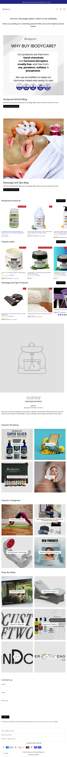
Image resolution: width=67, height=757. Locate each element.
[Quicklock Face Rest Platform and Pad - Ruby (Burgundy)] (56, 314)
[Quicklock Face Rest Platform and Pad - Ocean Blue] (60, 314)
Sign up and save (8, 739)
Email (3, 692)
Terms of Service (49, 721)
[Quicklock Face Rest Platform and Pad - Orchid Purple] (62, 314)
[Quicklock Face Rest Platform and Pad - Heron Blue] (64, 314)
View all (60, 200)
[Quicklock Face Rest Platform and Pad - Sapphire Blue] (58, 314)
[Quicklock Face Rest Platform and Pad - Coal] (54, 314)
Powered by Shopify (33, 754)
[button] (57, 234)
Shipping (26, 407)
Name (3, 684)
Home (28, 397)
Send (5, 717)
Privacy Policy (37, 721)
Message (4, 700)
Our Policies (6, 735)
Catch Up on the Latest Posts (11, 106)
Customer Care (7, 731)
